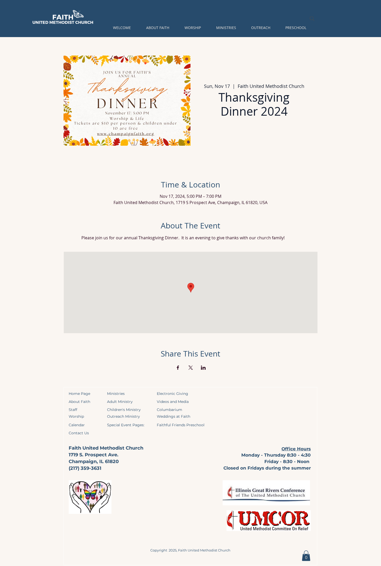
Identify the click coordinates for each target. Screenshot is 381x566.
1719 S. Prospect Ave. (93, 455)
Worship (76, 416)
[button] (121, 28)
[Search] (312, 18)
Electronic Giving (172, 393)
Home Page (79, 393)
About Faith (79, 401)
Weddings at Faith (173, 416)
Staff (73, 409)
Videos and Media (173, 401)
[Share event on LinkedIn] (203, 368)
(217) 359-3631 (85, 468)
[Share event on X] (190, 368)
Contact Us (79, 433)
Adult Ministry (120, 401)
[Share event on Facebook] (177, 368)
